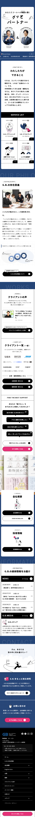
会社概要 (7, 765)
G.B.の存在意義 (9, 761)
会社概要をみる (17, 513)
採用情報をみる (17, 549)
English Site (9, 769)
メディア (7, 798)
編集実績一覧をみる (17, 387)
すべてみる (25, 579)
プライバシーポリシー (11, 803)
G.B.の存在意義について (15, 273)
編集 (6, 778)
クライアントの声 (9, 782)
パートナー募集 (9, 790)
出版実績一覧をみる (17, 381)
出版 (6, 773)
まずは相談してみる (17, 449)
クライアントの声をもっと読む (16, 329)
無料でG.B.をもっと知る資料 (17, 443)
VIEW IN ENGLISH (17, 518)
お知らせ (7, 794)
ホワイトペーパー (10, 786)
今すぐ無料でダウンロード (15, 693)
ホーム (6, 757)
